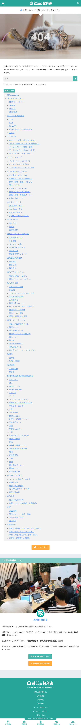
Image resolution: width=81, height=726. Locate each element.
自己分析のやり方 (16, 500)
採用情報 (40, 700)
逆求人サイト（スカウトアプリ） (22, 350)
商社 (11, 426)
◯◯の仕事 (11, 137)
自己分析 (10, 496)
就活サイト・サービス (16, 320)
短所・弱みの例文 (16, 486)
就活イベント (14, 327)
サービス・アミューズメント (20, 403)
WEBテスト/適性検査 (15, 116)
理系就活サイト (15, 347)
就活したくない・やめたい (20, 279)
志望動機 (10, 365)
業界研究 (12, 265)
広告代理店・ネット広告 (19, 436)
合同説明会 (13, 300)
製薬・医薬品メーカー (18, 449)
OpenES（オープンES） (19, 216)
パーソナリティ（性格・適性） (21, 147)
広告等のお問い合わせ (41, 663)
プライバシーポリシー (40, 711)
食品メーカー (14, 472)
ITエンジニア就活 (16, 287)
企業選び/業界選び (14, 258)
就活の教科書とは (40, 692)
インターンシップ (14, 157)
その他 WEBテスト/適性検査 (20, 129)
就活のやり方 (12, 283)
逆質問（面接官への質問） (20, 538)
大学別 (11, 358)
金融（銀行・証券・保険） (20, 192)
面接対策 (12, 521)
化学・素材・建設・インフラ (20, 182)
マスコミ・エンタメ (17, 406)
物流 (11, 442)
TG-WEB (12, 126)
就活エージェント (16, 331)
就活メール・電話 (16, 313)
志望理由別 (13, 369)
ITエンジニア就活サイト (19, 324)
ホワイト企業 (12, 220)
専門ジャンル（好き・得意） (20, 154)
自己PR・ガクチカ (14, 475)
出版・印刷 (13, 412)
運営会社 (40, 703)
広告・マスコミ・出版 (18, 189)
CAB (11, 120)
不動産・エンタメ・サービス (20, 179)
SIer (10, 383)
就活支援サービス (16, 344)
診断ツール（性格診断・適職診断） (23, 503)
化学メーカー (14, 416)
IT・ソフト (13, 380)
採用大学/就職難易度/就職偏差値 (20, 376)
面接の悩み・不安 (16, 517)
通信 (11, 452)
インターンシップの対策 (19, 164)
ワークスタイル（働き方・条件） (22, 150)
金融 (11, 458)
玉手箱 (11, 133)
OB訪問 (12, 290)
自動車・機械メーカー (18, 445)
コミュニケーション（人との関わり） (24, 144)
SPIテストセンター (16, 102)
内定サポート (73, 724)
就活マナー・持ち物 (17, 310)
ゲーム (11, 396)
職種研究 (12, 268)
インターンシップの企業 (17, 172)
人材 (11, 409)
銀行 (11, 462)
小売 (11, 432)
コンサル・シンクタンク (19, 399)
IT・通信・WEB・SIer (18, 175)
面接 (9, 507)
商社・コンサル (15, 185)
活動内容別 (13, 482)
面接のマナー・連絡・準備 (20, 514)
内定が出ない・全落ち (18, 276)
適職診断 (24, 724)
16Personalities (13, 95)
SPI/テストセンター (15, 98)
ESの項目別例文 (15, 213)
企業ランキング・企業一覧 (18, 234)
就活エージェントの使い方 (20, 334)
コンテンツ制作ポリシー (40, 707)
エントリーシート (14, 202)
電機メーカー (14, 468)
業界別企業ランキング (18, 254)
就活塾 (11, 340)
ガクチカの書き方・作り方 (20, 479)
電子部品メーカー (16, 465)
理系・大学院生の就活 (18, 316)
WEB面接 (13, 511)
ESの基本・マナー (16, 206)
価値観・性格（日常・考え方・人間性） (25, 528)
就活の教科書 (41, 619)
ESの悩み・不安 (15, 209)
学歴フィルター (15, 429)
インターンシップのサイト (20, 161)
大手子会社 (13, 251)
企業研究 (12, 262)
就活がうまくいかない (16, 272)
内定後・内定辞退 (16, 297)
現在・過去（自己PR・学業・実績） (23, 535)
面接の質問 (11, 525)
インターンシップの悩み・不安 (21, 168)
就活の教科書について (41, 656)
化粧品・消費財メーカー (19, 419)
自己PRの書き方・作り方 (19, 489)
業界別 (11, 227)
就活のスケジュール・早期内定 (21, 306)
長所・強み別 (14, 492)
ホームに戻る (41, 547)
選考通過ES (40, 724)
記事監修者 (41, 696)
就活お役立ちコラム (17, 303)
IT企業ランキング (16, 238)
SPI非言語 (13, 112)
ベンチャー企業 (15, 244)
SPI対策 (12, 105)
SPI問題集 (8, 724)
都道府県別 (13, 230)
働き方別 (12, 223)
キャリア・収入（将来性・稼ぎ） (22, 140)
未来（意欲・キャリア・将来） (21, 532)
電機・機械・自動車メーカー (20, 195)
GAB (11, 123)
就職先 (10, 354)
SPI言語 (12, 109)
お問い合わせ (40, 715)
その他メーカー (15, 390)
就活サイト (13, 337)
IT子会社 (12, 241)
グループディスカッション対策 (21, 293)
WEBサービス (14, 386)
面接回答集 (57, 724)
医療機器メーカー (16, 422)
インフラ (12, 393)
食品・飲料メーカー (17, 198)
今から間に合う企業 (17, 247)
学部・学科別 (14, 361)
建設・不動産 (14, 439)
